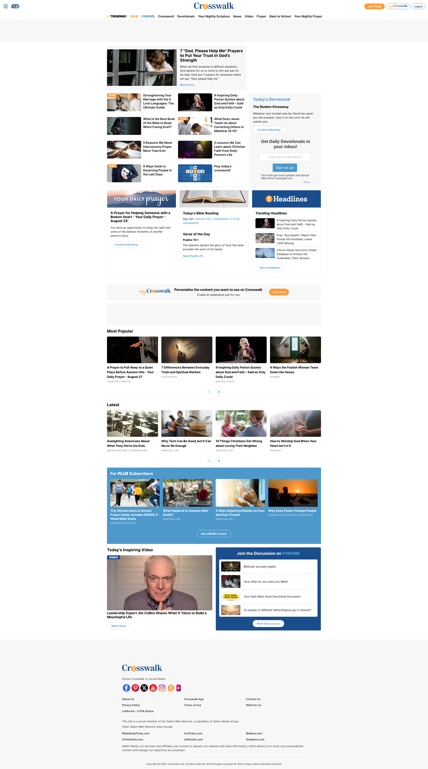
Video (249, 16)
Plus (134, 16)
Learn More (279, 292)
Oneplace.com (255, 739)
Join (374, 6)
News (237, 16)
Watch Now (118, 626)
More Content (214, 533)
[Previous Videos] (209, 392)
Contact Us (253, 699)
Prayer (261, 16)
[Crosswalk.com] (214, 6)
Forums (148, 16)
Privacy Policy (131, 705)
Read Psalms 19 (193, 256)
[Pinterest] (135, 688)
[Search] (15, 6)
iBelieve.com (254, 733)
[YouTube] (153, 688)
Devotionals (186, 16)
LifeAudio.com (193, 739)
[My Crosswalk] (398, 6)
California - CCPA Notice (137, 711)
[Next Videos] (219, 392)
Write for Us (253, 705)
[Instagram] (162, 688)
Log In (418, 6)
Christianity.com (132, 739)
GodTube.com (193, 733)
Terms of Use (192, 705)
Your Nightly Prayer (308, 16)
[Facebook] (126, 688)
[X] (144, 688)
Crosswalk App (194, 699)
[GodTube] (179, 688)
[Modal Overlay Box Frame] (285, 162)
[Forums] (171, 688)
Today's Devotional (271, 99)
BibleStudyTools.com (135, 733)
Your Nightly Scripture (214, 16)
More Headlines (270, 267)
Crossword (166, 16)
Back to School (280, 16)
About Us (128, 699)
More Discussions (268, 623)
